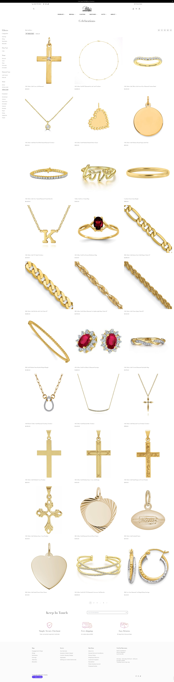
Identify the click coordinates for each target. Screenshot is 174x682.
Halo (3, 51)
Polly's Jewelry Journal (94, 664)
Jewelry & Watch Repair (66, 653)
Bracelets (34, 661)
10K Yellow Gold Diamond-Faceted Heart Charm (86, 536)
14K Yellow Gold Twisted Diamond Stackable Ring (136, 367)
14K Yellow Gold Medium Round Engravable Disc (136, 142)
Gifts (103, 14)
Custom (82, 14)
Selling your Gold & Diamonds (68, 659)
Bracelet (4, 43)
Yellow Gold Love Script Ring (82, 199)
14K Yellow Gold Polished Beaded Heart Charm (86, 142)
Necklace (4, 41)
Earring (4, 36)
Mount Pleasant (121, 652)
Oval (3, 60)
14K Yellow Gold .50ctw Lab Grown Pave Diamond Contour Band (140, 86)
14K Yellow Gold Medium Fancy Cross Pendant (36, 536)
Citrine (4, 99)
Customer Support (93, 659)
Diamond (4, 101)
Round (4, 58)
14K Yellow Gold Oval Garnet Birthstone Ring (86, 255)
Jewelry (61, 14)
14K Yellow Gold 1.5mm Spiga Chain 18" (134, 311)
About (113, 14)
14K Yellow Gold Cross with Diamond (34, 86)
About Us (90, 651)
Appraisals (63, 657)
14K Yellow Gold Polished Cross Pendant (35, 480)
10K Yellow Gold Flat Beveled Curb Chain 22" (36, 311)
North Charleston (121, 650)
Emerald (4, 67)
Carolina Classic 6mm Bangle (131, 199)
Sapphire (4, 115)
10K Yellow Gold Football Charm (132, 536)
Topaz (3, 117)
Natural (4, 77)
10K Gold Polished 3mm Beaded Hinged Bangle (36, 367)
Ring (3, 39)
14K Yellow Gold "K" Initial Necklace (34, 255)
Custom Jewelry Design (66, 655)
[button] (139, 8)
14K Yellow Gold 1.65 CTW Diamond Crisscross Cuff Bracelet (90, 592)
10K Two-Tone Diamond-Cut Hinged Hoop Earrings (136, 592)
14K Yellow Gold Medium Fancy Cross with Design (87, 480)
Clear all (38, 33)
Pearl (3, 110)
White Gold (5, 87)
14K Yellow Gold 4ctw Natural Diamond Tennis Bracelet (39, 199)
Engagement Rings (37, 651)
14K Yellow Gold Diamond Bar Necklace (84, 423)
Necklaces (35, 655)
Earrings (34, 657)
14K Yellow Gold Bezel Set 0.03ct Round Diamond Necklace (39, 142)
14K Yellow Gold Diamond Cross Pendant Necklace (136, 423)
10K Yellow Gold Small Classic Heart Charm (36, 592)
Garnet (4, 106)
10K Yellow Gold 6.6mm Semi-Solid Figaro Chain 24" (137, 255)
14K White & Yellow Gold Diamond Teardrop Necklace (38, 423)
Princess (4, 65)
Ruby (3, 113)
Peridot (4, 108)
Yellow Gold (5, 89)
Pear (3, 63)
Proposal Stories (92, 666)
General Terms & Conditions (95, 653)
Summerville (120, 654)
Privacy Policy (92, 655)
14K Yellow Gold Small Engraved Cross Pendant (136, 480)
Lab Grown (5, 75)
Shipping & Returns (93, 657)
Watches (93, 14)
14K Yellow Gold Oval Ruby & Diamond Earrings (87, 367)
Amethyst (4, 97)
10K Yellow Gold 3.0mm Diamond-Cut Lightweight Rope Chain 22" (91, 311)
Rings (33, 653)
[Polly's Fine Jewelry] (87, 8)
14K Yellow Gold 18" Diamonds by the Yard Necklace (88, 86)
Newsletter (91, 661)
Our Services (63, 651)
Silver (3, 85)
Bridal (71, 14)
